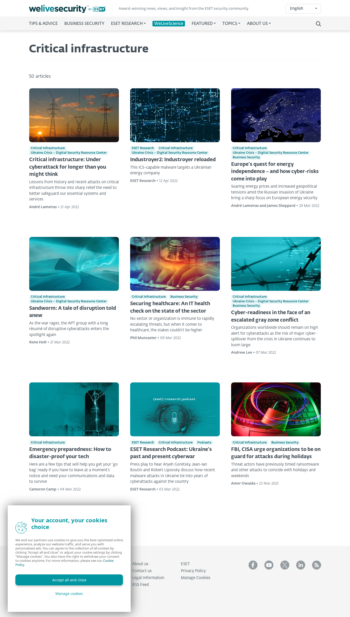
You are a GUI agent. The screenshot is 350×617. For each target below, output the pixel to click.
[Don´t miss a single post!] (316, 565)
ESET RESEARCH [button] (127, 24)
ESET (185, 564)
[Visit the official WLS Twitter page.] (284, 565)
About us (140, 564)
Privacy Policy (193, 571)
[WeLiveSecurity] (71, 9)
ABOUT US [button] (257, 24)
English (296, 9)
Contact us (142, 571)
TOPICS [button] (229, 24)
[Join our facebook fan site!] (253, 565)
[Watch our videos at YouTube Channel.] (268, 565)
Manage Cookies (195, 578)
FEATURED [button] (202, 24)
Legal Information (148, 578)
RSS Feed (140, 585)
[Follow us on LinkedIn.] (300, 565)
